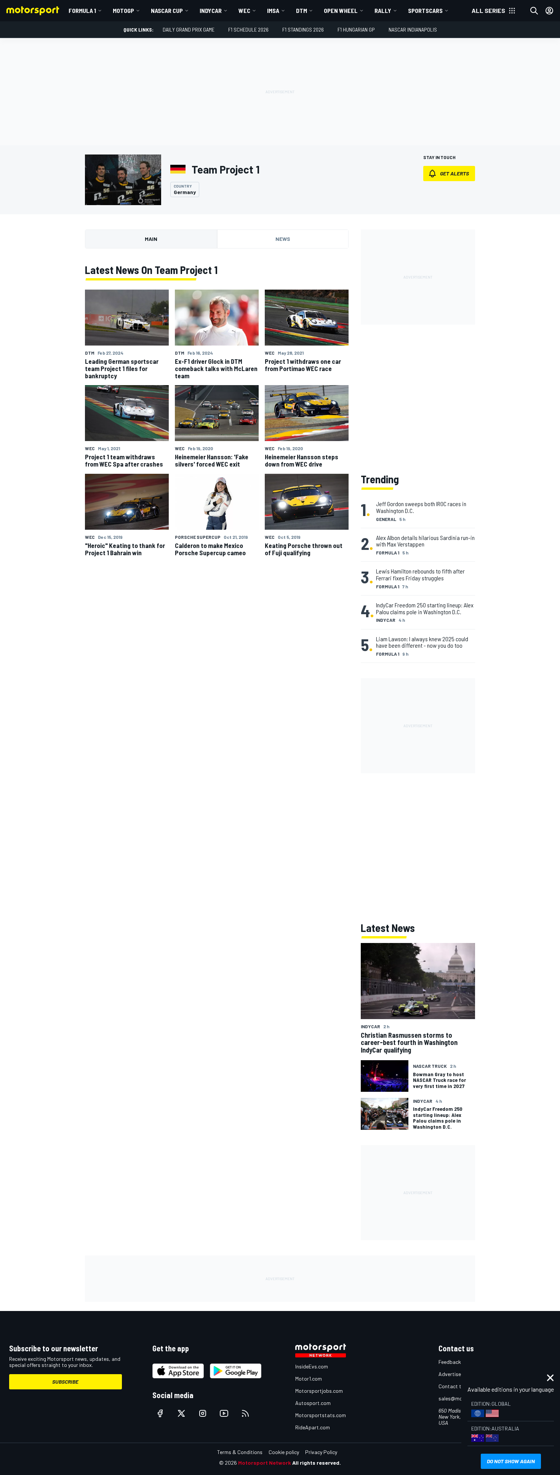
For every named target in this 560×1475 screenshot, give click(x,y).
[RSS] (245, 1413)
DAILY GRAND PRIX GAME (188, 29)
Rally (382, 10)
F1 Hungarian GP (356, 29)
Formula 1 (82, 10)
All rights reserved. (316, 1462)
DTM (301, 10)
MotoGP (123, 10)
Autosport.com (313, 1403)
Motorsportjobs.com (319, 1390)
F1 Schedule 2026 (248, 29)
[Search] (534, 10)
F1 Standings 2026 (303, 29)
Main (151, 239)
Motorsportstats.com (320, 1415)
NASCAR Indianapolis (413, 29)
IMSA (273, 10)
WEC (244, 10)
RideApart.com (312, 1427)
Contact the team (459, 1386)
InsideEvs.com (311, 1366)
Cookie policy (284, 1452)
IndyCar (211, 10)
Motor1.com (308, 1378)
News (282, 239)
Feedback (449, 1362)
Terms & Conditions (239, 1452)
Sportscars (425, 10)
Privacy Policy (321, 1452)
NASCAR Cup (167, 10)
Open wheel (341, 10)
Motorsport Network (264, 1462)
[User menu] (549, 10)
